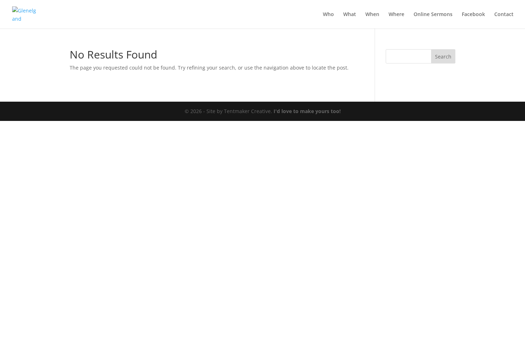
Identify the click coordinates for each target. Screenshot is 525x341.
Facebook (473, 14)
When (372, 14)
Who (328, 14)
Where (396, 14)
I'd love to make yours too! (307, 111)
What (349, 14)
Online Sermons (433, 14)
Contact (504, 14)
